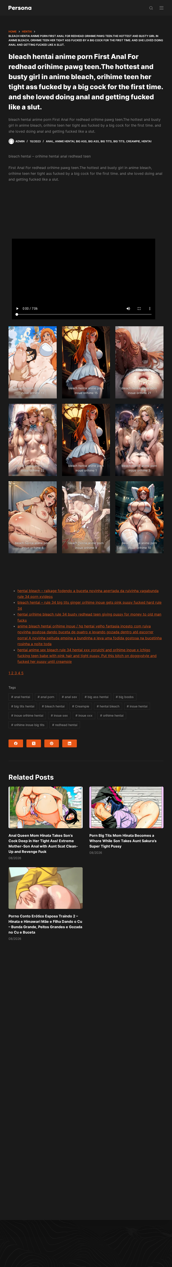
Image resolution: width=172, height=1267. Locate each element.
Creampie (133, 141)
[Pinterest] (51, 743)
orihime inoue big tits (28, 725)
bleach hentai (53, 706)
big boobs (125, 697)
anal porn (46, 697)
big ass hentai (96, 697)
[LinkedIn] (69, 743)
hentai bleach (108, 706)
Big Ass (81, 141)
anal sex (69, 697)
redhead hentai (64, 725)
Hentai (146, 141)
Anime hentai (64, 141)
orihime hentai (111, 715)
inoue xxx (83, 715)
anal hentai (20, 697)
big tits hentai (22, 706)
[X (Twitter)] (33, 743)
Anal (50, 141)
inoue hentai (137, 706)
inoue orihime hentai (27, 715)
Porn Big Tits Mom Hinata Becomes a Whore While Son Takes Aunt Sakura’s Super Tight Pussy (123, 840)
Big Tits (106, 141)
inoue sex (59, 715)
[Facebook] (16, 743)
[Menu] (161, 8)
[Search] (151, 8)
